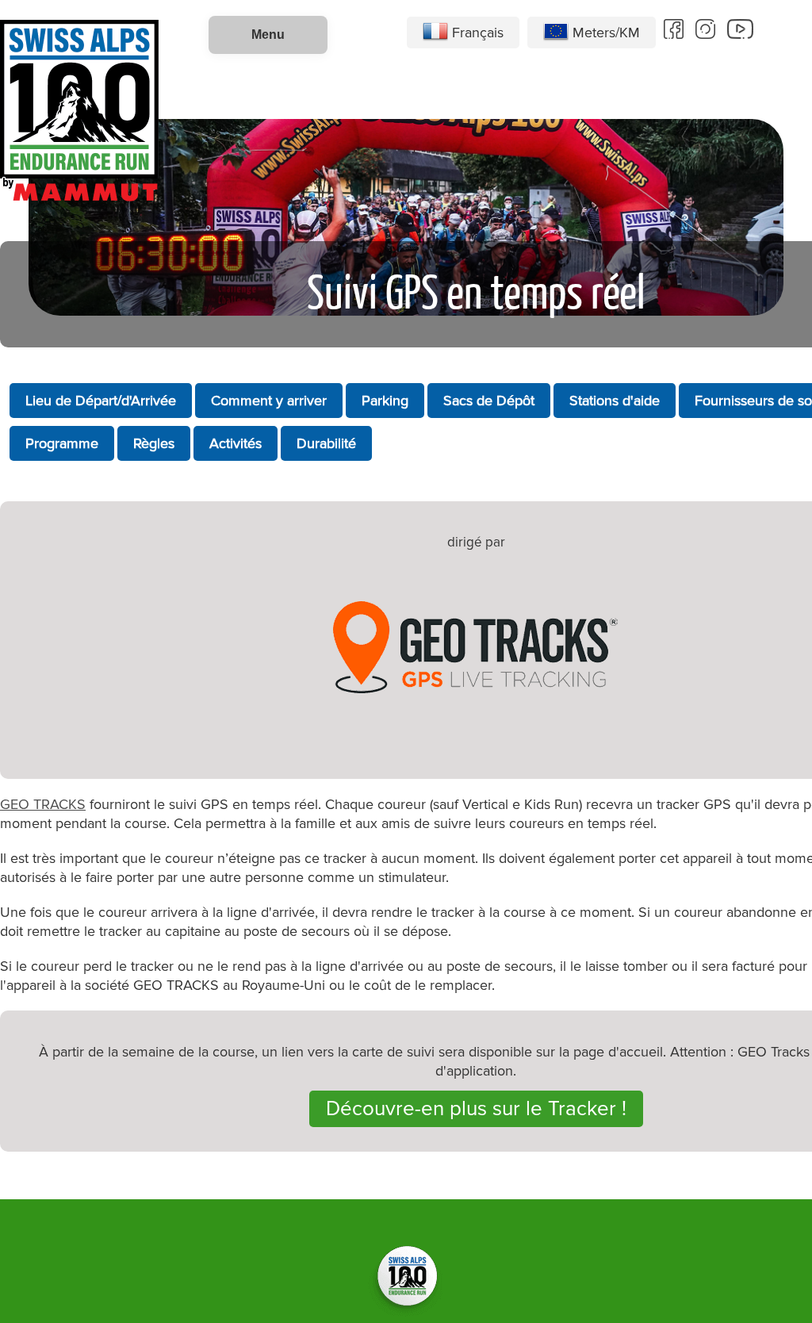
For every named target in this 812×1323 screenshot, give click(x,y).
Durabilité (326, 443)
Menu (268, 34)
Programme (61, 443)
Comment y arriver (269, 400)
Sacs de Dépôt (488, 400)
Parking (385, 400)
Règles (153, 443)
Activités (235, 443)
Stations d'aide (614, 400)
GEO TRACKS (43, 804)
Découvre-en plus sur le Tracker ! (476, 1109)
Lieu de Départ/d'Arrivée (100, 400)
